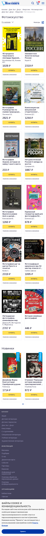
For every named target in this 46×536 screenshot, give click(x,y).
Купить (12, 70)
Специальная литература (11, 435)
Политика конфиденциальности (10, 483)
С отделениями (7, 431)
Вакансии (5, 469)
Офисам (5, 496)
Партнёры (5, 466)
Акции (4, 416)
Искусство (26, 9)
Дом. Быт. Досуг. (15, 9)
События (5, 463)
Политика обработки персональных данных (10, 478)
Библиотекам (6, 493)
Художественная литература (12, 441)
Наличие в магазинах (10, 74)
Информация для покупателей (8, 473)
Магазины (5, 450)
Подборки (5, 453)
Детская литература (9, 419)
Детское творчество (9, 422)
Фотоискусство (36, 9)
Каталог (4, 9)
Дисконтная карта (8, 460)
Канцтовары (6, 428)
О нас (4, 456)
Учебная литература (9, 438)
